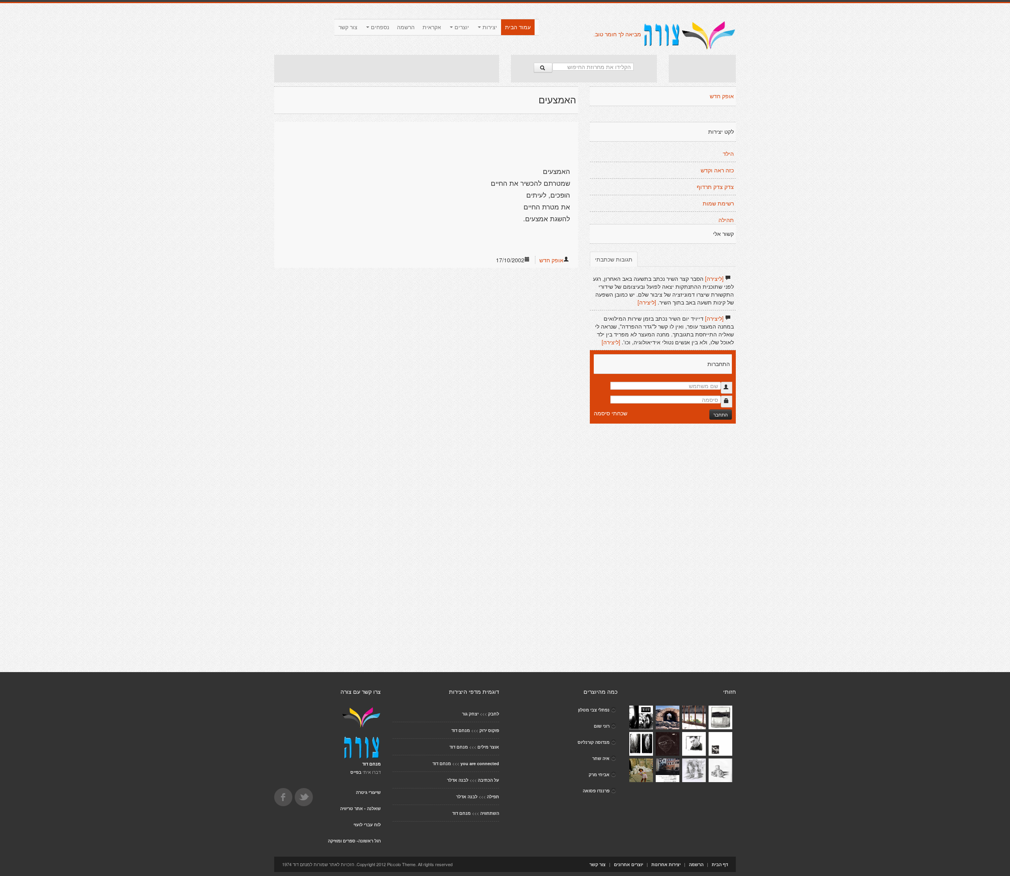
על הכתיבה (488, 780)
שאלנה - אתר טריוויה (360, 808)
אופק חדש (551, 260)
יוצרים (461, 27)
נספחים (379, 27)
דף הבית (720, 864)
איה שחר (601, 758)
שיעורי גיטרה (368, 792)
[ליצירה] (714, 278)
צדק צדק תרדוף (715, 187)
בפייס (355, 772)
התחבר (720, 414)
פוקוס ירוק (489, 730)
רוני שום (602, 726)
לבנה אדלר (457, 780)
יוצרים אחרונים (628, 864)
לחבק (493, 714)
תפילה (493, 796)
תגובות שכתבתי (613, 259)
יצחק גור (470, 714)
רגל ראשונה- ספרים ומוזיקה (354, 841)
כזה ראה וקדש (717, 170)
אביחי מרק (599, 774)
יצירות (489, 27)
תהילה (726, 220)
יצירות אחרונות (666, 864)
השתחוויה (489, 813)
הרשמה (406, 27)
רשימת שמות (718, 203)
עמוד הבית (518, 27)
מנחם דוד (460, 730)
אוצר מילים (488, 747)
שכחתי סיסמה (610, 413)
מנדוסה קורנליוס (594, 742)
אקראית (432, 27)
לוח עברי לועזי (367, 824)
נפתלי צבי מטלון (594, 710)
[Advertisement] (387, 68)
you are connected (479, 763)
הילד (728, 154)
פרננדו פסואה (596, 791)
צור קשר (348, 27)
